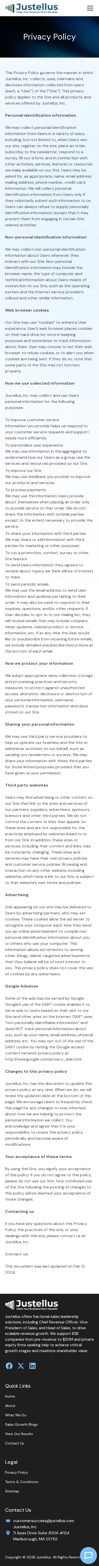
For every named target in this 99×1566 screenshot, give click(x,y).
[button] (89, 8)
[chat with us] (88, 1555)
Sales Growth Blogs (21, 1424)
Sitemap (12, 1491)
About (10, 1405)
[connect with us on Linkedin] (32, 1366)
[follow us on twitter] (21, 1366)
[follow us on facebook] (9, 1366)
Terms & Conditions (21, 1481)
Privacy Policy (16, 1472)
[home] (31, 8)
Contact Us (14, 1443)
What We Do (15, 1415)
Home (10, 1396)
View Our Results (19, 1434)
